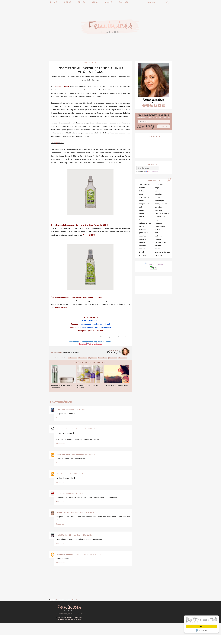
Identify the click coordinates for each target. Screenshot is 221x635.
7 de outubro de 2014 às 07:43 (73, 409)
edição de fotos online (145, 205)
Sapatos (142, 245)
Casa (141, 194)
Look (141, 220)
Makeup (158, 223)
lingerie (158, 220)
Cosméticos (144, 197)
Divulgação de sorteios (161, 205)
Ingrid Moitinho (62, 535)
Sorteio (142, 249)
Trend (141, 252)
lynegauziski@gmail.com (66, 554)
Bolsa (141, 191)
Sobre (67, 2)
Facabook (83, 344)
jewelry (142, 213)
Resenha (142, 239)
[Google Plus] (155, 106)
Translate (154, 171)
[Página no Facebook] (148, 106)
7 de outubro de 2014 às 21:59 (71, 474)
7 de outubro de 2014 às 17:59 (83, 454)
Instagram (98, 344)
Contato (124, 2)
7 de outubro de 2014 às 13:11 (86, 429)
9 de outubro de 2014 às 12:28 (82, 512)
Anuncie (79, 614)
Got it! (201, 626)
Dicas (141, 200)
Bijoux (157, 191)
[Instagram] (151, 106)
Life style (143, 217)
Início (53, 2)
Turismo (158, 255)
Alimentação (144, 184)
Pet (156, 233)
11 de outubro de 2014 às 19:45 (81, 535)
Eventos (158, 210)
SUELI (59, 409)
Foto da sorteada (162, 213)
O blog (64, 614)
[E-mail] (163, 106)
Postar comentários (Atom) (66, 600)
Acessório (159, 184)
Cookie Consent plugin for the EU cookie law (201, 630)
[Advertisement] (110, 54)
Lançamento (67, 352)
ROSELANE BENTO (64, 454)
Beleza (82, 2)
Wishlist (142, 255)
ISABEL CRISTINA (63, 512)
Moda (95, 2)
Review (142, 242)
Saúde (108, 2)
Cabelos (158, 194)
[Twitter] (82, 358)
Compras (158, 197)
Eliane (59, 493)
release (76, 352)
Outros (157, 229)
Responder (60, 418)
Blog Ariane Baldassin (65, 429)
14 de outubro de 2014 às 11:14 (88, 554)
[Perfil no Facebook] (144, 106)
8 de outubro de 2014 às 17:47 (73, 493)
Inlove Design (76, 619)
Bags (157, 188)
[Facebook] (72, 358)
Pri (58, 474)
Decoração (159, 200)
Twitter (90, 344)
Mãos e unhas (145, 223)
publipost (159, 236)
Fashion (142, 210)
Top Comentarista (162, 252)
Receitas (142, 236)
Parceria (142, 229)
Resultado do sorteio (160, 243)
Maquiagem (160, 226)
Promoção (143, 233)
